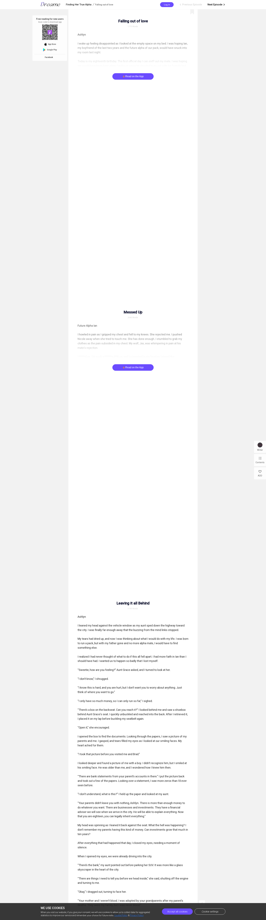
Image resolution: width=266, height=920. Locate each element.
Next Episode (216, 4)
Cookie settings (210, 911)
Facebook (49, 57)
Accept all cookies (177, 911)
